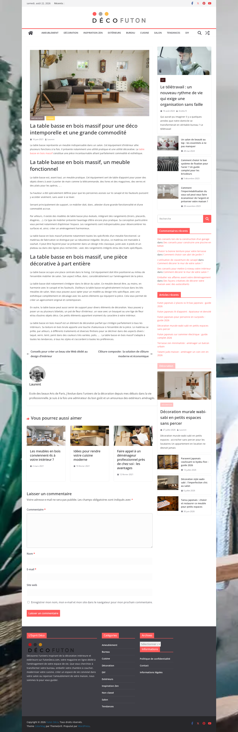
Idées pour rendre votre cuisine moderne (87, 455)
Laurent (50, 139)
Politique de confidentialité (155, 658)
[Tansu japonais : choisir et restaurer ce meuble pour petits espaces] (167, 505)
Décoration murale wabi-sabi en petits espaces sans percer (183, 417)
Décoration (71, 32)
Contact (144, 665)
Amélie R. (183, 111)
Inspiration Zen (93, 32)
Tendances (173, 32)
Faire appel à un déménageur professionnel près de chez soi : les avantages (131, 459)
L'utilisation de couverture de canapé (177, 259)
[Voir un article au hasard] (207, 33)
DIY (187, 32)
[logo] (51, 643)
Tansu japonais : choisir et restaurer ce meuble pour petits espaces (194, 503)
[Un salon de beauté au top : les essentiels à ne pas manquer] (167, 145)
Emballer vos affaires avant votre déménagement (184, 277)
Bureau (130, 32)
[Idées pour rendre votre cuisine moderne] (89, 428)
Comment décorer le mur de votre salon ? (179, 263)
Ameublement (49, 32)
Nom (31, 553)
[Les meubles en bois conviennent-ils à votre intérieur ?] (46, 428)
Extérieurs (114, 32)
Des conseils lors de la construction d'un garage (183, 239)
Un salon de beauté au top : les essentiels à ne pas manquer (193, 143)
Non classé (108, 692)
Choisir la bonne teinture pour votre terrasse (181, 251)
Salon (158, 32)
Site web (32, 585)
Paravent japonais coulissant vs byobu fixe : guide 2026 (194, 462)
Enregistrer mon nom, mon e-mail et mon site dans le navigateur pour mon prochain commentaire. (92, 602)
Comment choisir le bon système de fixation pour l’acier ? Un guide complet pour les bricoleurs (194, 167)
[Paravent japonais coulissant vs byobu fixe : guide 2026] (167, 464)
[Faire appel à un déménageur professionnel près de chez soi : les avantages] (133, 428)
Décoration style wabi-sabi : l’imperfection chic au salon (194, 482)
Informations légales (151, 672)
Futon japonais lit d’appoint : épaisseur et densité (184, 311)
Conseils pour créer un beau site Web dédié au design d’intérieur (59, 354)
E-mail (31, 569)
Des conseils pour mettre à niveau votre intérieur (184, 268)
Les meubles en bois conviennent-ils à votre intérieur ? (45, 455)
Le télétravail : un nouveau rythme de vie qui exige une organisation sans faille (181, 95)
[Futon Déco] (30, 33)
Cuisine (144, 32)
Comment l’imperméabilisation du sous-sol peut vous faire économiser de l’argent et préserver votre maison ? (195, 194)
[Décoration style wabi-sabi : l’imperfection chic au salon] (167, 484)
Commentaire (36, 509)
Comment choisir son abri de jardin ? (183, 254)
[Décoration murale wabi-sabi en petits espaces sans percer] (184, 385)
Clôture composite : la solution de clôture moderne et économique (123, 354)
